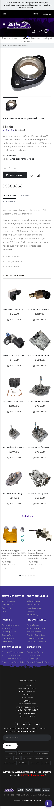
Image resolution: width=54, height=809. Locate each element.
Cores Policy (7, 642)
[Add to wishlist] (31, 175)
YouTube (37, 724)
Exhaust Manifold (41, 758)
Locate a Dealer (34, 655)
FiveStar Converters (36, 635)
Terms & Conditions (10, 625)
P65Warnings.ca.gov (32, 775)
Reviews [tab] (25, 196)
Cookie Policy (8, 638)
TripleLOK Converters (36, 642)
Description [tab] (9, 196)
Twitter (10, 186)
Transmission (11, 753)
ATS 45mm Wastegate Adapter (23, 118)
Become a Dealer (35, 652)
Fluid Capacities (34, 608)
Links (36, 14)
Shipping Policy (9, 632)
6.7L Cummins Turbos (11, 655)
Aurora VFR (35, 763)
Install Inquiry (32, 614)
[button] (27, 130)
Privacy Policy (8, 628)
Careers (30, 611)
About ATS (6, 608)
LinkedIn (15, 186)
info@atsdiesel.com (27, 704)
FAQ (4, 611)
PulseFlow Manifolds (36, 628)
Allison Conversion (25, 753)
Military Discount (34, 601)
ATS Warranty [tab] (11, 201)
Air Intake (46, 763)
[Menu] (4, 24)
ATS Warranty (33, 604)
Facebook (5, 186)
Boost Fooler (23, 763)
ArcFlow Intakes (34, 632)
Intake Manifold (10, 763)
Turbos (16, 758)
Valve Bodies (27, 758)
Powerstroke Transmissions (14, 662)
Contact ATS (7, 604)
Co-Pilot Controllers (35, 638)
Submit (9, 746)
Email (20, 186)
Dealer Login (32, 659)
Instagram (30, 724)
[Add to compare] (38, 175)
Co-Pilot (8, 758)
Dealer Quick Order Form (38, 662)
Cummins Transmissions (12, 652)
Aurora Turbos (33, 625)
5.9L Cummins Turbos (11, 659)
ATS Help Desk (8, 601)
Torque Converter (41, 753)
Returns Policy (8, 635)
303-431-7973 (27, 697)
